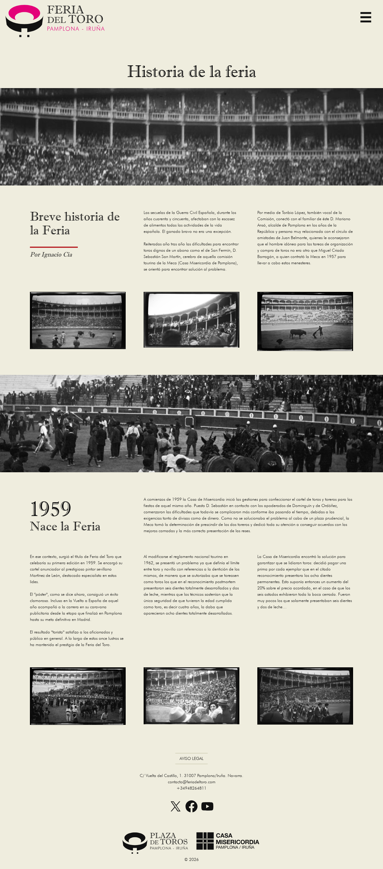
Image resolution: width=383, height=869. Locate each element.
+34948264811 (191, 788)
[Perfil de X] (175, 813)
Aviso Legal (191, 758)
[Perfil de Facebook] (191, 813)
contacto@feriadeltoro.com (191, 781)
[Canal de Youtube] (207, 813)
